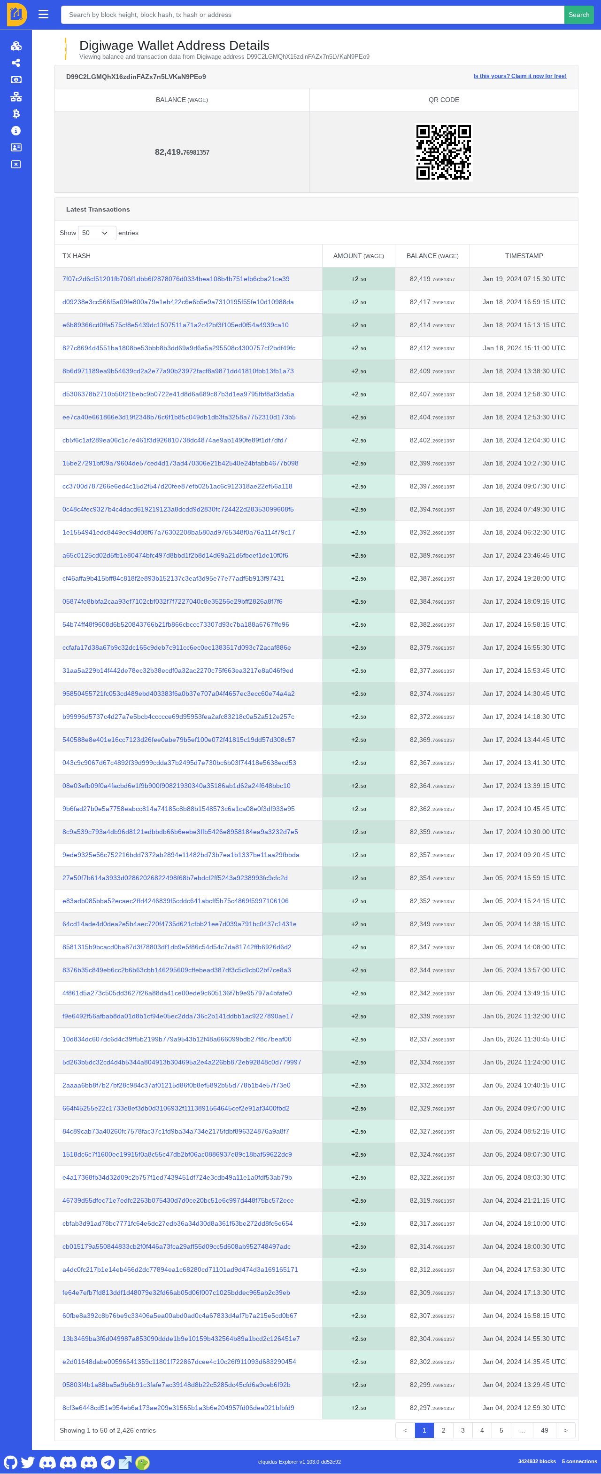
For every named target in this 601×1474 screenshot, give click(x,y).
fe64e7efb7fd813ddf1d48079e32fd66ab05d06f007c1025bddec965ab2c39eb (176, 1292)
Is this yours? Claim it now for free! (520, 76)
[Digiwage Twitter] (28, 1462)
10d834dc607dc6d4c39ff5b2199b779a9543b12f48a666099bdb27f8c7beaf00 (177, 1039)
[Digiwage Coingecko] (143, 1462)
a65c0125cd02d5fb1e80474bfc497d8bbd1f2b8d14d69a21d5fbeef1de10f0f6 (175, 555)
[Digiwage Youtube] (47, 1462)
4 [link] (482, 1430)
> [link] (566, 1430)
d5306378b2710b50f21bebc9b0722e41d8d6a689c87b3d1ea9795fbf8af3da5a (178, 394)
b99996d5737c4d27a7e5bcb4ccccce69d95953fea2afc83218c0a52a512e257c (178, 716)
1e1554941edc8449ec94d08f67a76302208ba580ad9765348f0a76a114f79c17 (178, 532)
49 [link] (544, 1430)
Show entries (99, 232)
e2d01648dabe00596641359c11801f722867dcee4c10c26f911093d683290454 (179, 1361)
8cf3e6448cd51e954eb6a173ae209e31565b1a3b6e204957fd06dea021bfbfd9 (178, 1407)
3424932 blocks (537, 1461)
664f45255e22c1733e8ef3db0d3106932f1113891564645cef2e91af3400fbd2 (176, 1108)
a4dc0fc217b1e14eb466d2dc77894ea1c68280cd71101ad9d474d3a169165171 (180, 1269)
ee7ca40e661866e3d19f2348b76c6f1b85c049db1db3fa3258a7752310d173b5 (179, 417)
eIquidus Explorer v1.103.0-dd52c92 (299, 1462)
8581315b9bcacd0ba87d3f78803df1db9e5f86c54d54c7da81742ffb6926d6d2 (177, 947)
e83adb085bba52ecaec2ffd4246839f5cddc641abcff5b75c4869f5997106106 (175, 901)
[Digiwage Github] (10, 1462)
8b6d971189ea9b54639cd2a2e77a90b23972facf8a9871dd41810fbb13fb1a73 (178, 371)
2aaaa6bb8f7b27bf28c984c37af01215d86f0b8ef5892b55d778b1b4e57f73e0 (176, 1085)
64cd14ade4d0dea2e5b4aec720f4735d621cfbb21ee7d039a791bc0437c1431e (179, 924)
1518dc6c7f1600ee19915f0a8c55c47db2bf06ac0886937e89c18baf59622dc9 (177, 1154)
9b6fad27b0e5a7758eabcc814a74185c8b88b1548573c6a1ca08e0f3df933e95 (178, 808)
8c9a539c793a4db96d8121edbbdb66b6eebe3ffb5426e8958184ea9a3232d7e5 (180, 832)
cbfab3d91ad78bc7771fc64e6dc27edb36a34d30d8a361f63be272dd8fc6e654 (177, 1223)
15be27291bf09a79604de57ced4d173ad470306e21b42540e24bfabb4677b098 (180, 463)
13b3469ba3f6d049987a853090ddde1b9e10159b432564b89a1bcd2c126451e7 (181, 1338)
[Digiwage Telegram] (108, 1462)
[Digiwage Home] (17, 14)
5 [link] (501, 1430)
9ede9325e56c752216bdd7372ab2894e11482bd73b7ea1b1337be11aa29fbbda (181, 855)
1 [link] (424, 1430)
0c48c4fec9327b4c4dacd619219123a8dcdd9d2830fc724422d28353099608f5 (178, 509)
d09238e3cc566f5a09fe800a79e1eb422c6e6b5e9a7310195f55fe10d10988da (178, 302)
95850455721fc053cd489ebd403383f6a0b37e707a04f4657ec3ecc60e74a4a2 (178, 693)
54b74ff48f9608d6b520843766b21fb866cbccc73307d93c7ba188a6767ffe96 (175, 624)
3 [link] (463, 1430)
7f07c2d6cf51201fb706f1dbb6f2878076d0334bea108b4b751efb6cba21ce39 (176, 279)
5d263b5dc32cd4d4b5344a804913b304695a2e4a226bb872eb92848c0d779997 (181, 1062)
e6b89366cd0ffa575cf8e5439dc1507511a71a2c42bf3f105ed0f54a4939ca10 (175, 325)
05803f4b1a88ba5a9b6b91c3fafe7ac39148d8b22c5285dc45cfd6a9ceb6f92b (176, 1384)
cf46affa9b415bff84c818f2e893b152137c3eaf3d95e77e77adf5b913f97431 (173, 578)
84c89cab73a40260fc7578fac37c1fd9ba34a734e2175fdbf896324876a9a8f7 (175, 1131)
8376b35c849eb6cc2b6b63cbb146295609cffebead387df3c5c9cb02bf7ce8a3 (176, 970)
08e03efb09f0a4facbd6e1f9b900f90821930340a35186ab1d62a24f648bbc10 (176, 785)
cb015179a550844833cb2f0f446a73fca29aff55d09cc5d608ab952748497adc (176, 1246)
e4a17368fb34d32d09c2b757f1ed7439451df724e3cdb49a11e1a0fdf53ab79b (177, 1177)
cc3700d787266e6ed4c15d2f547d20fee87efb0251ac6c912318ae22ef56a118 (177, 486)
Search (579, 14)
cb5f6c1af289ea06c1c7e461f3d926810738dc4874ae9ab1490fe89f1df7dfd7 (174, 440)
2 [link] (444, 1430)
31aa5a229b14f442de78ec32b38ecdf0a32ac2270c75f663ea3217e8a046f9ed (177, 670)
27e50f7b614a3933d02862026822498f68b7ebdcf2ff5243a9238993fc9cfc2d (175, 878)
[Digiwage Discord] (89, 1462)
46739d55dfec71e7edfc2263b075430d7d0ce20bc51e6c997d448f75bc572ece (178, 1200)
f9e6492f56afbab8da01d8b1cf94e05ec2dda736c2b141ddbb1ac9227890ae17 (177, 1016)
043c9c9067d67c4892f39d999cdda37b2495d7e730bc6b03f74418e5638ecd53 (179, 762)
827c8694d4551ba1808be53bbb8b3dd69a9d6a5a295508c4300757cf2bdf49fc (178, 348)
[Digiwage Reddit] (68, 1462)
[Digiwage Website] (125, 1462)
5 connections (579, 1461)
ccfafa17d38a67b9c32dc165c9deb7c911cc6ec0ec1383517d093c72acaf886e (176, 647)
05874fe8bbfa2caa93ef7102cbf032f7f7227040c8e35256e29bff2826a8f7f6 (172, 601)
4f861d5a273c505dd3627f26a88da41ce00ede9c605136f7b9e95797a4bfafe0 (177, 993)
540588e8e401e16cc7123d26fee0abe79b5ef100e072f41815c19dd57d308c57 (178, 739)
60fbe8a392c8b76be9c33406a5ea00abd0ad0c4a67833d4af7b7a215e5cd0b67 (179, 1315)
